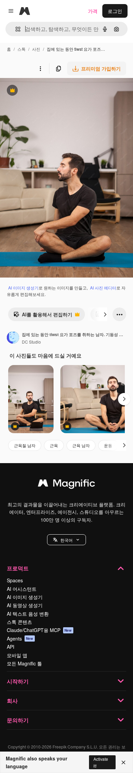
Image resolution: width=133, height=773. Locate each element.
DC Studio (31, 342)
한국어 (66, 540)
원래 (39, 91)
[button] (66, 539)
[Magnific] (66, 484)
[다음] (105, 314)
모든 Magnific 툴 (24, 663)
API (10, 646)
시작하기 (18, 681)
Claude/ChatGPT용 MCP (39, 630)
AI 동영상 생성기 (25, 605)
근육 (54, 445)
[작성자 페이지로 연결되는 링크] (13, 338)
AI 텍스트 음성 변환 (28, 613)
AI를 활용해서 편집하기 (42, 316)
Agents (20, 638)
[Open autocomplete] (15, 29)
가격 (93, 10)
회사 (12, 701)
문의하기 (18, 720)
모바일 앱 (17, 655)
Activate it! (100, 762)
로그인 (115, 10)
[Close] (123, 762)
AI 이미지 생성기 (23, 287)
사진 (36, 49)
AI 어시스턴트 (21, 588)
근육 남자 (81, 445)
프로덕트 (18, 568)
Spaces (15, 580)
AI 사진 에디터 (103, 287)
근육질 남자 (24, 445)
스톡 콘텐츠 (19, 621)
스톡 (21, 49)
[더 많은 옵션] (40, 68)
